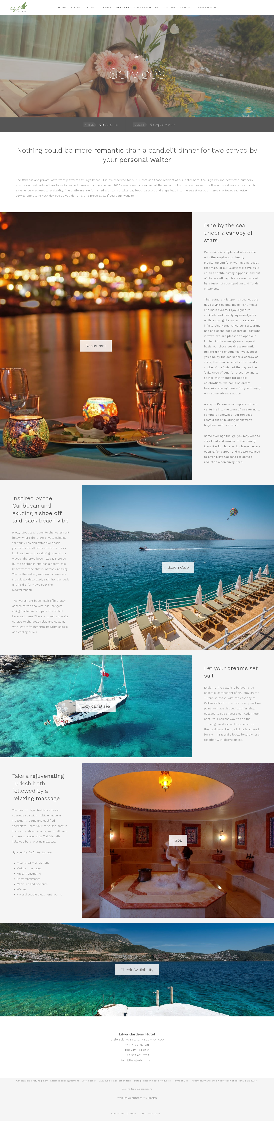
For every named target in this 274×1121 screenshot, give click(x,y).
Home (62, 7)
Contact (186, 7)
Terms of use (181, 1080)
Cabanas (105, 7)
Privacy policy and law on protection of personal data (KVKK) (224, 1080)
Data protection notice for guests (152, 1080)
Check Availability (137, 969)
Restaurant (96, 346)
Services (123, 7)
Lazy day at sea (96, 706)
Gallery (169, 7)
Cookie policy (89, 1080)
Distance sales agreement (64, 1080)
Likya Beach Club (146, 7)
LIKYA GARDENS (150, 1113)
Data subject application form (115, 1080)
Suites (75, 7)
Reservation (207, 7)
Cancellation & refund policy (32, 1080)
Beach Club (178, 567)
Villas (89, 7)
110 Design (150, 1098)
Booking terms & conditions (137, 1089)
